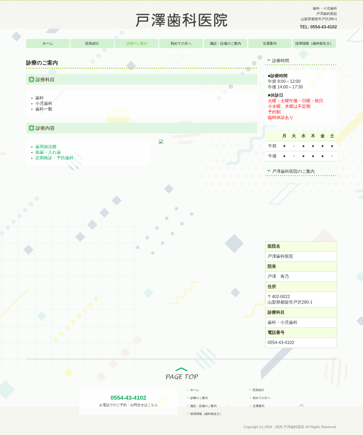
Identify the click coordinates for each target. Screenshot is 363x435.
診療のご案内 (136, 43)
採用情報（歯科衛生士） (314, 43)
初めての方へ (181, 43)
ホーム (48, 43)
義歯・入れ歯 (48, 152)
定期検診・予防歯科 (54, 158)
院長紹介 (92, 43)
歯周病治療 (46, 146)
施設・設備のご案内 (225, 43)
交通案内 (270, 43)
